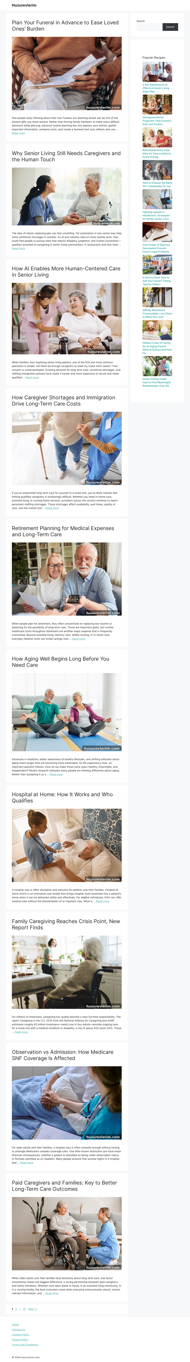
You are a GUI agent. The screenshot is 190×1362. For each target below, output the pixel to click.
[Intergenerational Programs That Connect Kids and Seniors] (157, 105)
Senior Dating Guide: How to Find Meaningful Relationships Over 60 (156, 382)
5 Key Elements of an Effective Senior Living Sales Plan (155, 88)
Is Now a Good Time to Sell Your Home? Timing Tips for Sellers (156, 281)
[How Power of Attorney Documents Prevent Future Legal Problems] (157, 232)
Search (141, 21)
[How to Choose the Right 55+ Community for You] (157, 170)
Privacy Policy (20, 1339)
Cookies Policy (20, 1334)
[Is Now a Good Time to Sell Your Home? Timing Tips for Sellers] (157, 265)
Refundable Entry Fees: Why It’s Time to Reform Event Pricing (156, 153)
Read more (18, 133)
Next (32, 1309)
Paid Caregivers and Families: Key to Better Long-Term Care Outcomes (64, 1185)
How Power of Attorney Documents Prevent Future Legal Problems (156, 248)
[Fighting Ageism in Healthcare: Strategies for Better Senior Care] (157, 199)
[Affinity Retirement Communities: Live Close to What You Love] (157, 297)
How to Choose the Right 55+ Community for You (157, 184)
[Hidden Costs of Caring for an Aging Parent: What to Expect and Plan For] (157, 330)
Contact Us (18, 1329)
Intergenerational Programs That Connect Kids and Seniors (156, 121)
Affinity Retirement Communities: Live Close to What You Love (157, 313)
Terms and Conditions (25, 1344)
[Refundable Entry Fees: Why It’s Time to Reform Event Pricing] (157, 137)
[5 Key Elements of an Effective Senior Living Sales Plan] (157, 72)
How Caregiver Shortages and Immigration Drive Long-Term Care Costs (63, 400)
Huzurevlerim (24, 5)
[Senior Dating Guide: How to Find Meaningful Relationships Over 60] (157, 366)
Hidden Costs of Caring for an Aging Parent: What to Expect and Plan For (157, 348)
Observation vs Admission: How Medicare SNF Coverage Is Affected (62, 1055)
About (15, 1324)
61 (25, 1309)
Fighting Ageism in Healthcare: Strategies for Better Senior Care (156, 215)
